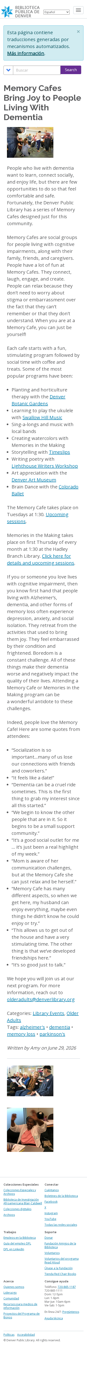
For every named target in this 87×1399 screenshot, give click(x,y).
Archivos (9, 1215)
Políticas (8, 1335)
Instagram (51, 1213)
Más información (25, 53)
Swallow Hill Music (42, 417)
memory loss (21, 1034)
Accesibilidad (26, 1335)
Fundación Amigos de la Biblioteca (60, 1245)
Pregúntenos (70, 1312)
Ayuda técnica (54, 1318)
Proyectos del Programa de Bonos (21, 1315)
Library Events (48, 1013)
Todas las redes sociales (61, 1225)
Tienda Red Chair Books (60, 1274)
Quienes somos (13, 1287)
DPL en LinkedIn (13, 1249)
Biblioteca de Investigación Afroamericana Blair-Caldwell (22, 1201)
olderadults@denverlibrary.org (41, 999)
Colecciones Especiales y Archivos (19, 1192)
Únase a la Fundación (59, 1268)
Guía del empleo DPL (17, 1243)
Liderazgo (10, 1293)
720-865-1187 (67, 1287)
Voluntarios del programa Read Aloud (62, 1260)
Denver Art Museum (34, 480)
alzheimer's (32, 1027)
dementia (59, 1027)
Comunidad (11, 1298)
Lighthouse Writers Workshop (45, 466)
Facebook (51, 1202)
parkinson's (52, 1034)
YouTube (50, 1219)
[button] (78, 31)
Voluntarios (52, 1253)
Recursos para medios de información (20, 1306)
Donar (49, 1238)
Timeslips (59, 452)
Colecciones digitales (17, 1209)
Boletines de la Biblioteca (61, 1196)
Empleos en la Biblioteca (19, 1238)
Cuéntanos (52, 1190)
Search (71, 69)
